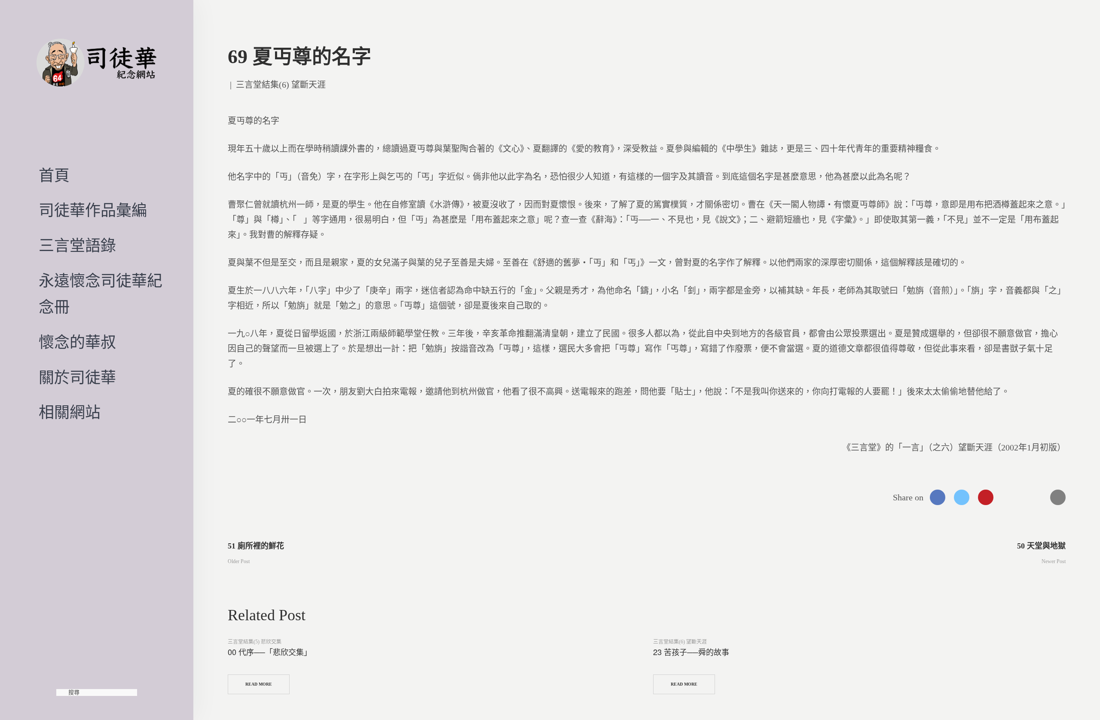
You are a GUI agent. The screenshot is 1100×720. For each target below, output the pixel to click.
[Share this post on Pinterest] (985, 497)
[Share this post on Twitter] (961, 497)
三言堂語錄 (77, 245)
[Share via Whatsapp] (1010, 497)
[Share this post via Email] (1058, 497)
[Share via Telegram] (1034, 497)
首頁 (54, 175)
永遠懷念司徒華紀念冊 (100, 294)
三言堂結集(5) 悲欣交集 (254, 642)
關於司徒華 (77, 377)
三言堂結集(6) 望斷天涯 (281, 84)
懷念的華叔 (77, 342)
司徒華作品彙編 (93, 210)
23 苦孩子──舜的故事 (691, 651)
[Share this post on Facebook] (937, 497)
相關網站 (70, 412)
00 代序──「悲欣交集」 (270, 651)
